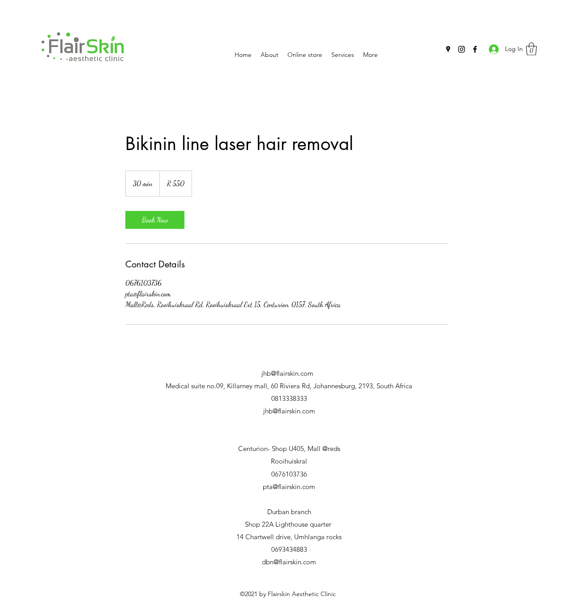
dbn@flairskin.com (289, 562)
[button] (531, 49)
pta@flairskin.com (289, 486)
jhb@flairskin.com (287, 373)
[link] (154, 220)
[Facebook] (474, 49)
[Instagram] (461, 49)
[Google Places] (448, 49)
